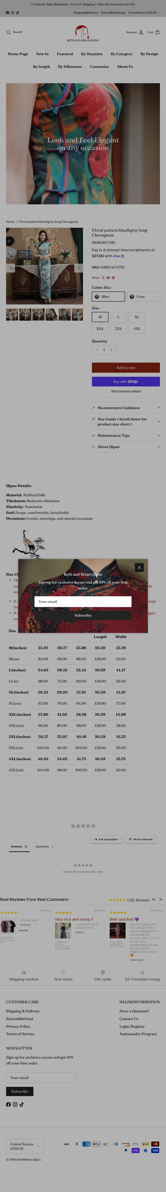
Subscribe (83, 615)
